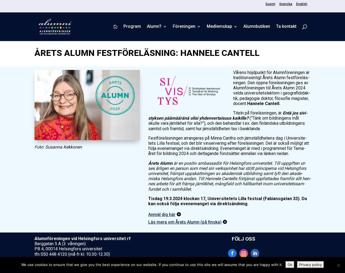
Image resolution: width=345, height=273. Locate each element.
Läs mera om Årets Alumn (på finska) (185, 222)
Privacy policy (310, 264)
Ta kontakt (286, 27)
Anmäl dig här (161, 214)
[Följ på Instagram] (243, 253)
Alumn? (154, 27)
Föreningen (184, 27)
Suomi (270, 4)
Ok (290, 264)
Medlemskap (219, 27)
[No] (338, 265)
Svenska (285, 4)
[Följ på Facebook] (232, 253)
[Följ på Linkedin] (255, 253)
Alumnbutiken (256, 27)
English (301, 4)
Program (132, 27)
